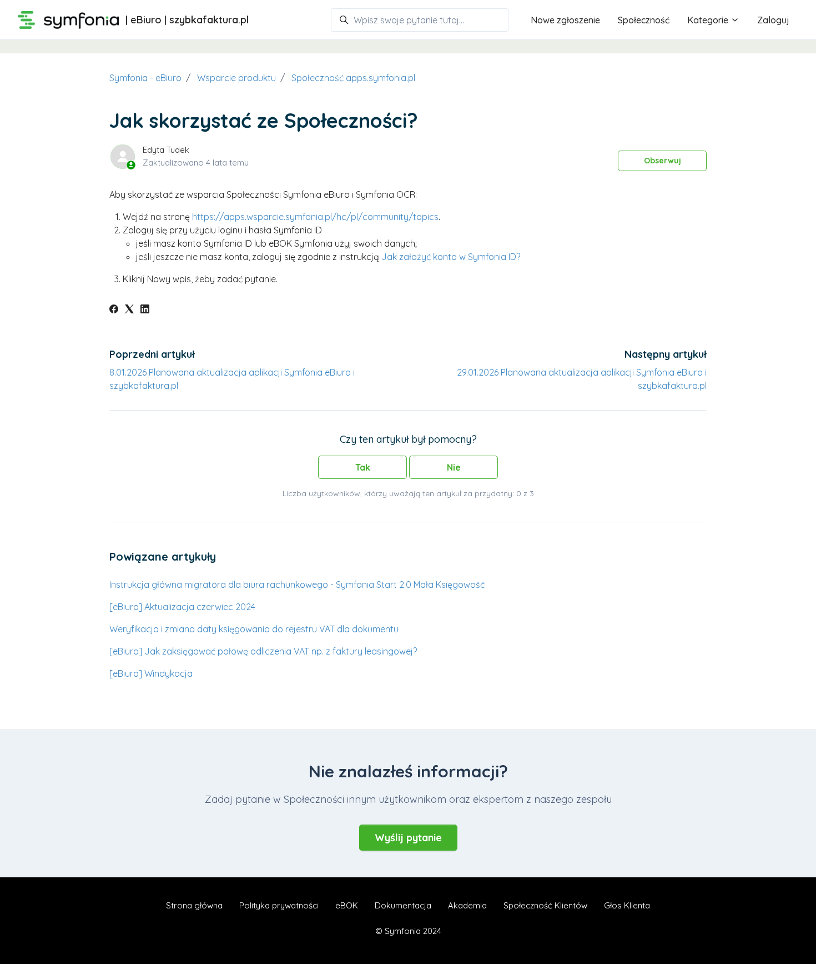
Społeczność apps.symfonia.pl (353, 77)
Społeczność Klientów (545, 905)
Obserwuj (662, 161)
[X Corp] (129, 310)
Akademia (467, 905)
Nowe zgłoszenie (565, 20)
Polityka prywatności (279, 905)
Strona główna (194, 905)
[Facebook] (113, 310)
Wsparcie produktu (236, 77)
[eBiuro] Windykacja (151, 673)
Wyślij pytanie (408, 837)
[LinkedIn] (144, 310)
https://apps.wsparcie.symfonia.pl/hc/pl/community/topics (315, 216)
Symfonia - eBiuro (145, 77)
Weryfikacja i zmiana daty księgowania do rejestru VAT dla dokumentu (254, 629)
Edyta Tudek (166, 149)
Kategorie (709, 20)
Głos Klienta (627, 905)
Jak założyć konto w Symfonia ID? (450, 256)
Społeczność (643, 20)
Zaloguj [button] (773, 20)
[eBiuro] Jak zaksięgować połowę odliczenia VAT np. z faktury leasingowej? (263, 651)
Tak (362, 467)
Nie (454, 467)
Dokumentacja (403, 905)
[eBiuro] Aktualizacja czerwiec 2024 (182, 606)
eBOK (346, 905)
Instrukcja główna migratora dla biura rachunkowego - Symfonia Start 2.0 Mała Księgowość (297, 584)
